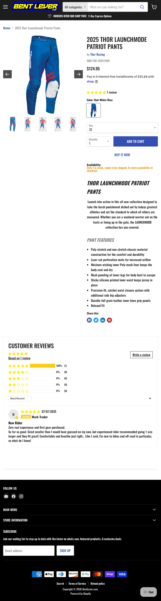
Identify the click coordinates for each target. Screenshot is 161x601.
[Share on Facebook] (89, 320)
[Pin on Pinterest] (109, 320)
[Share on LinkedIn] (102, 320)
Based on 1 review (19, 358)
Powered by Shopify (80, 593)
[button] (97, 92)
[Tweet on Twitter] (96, 320)
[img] (31, 411)
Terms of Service (77, 583)
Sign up (65, 550)
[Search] (142, 7)
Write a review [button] (141, 354)
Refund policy (98, 583)
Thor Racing (97, 54)
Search (60, 583)
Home (6, 28)
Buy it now (122, 154)
